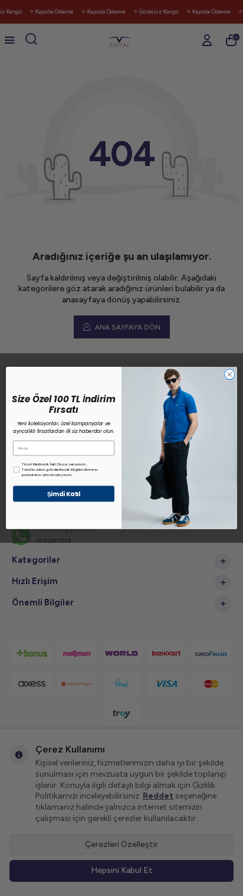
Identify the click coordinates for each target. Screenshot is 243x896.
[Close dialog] (229, 374)
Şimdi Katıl (64, 494)
